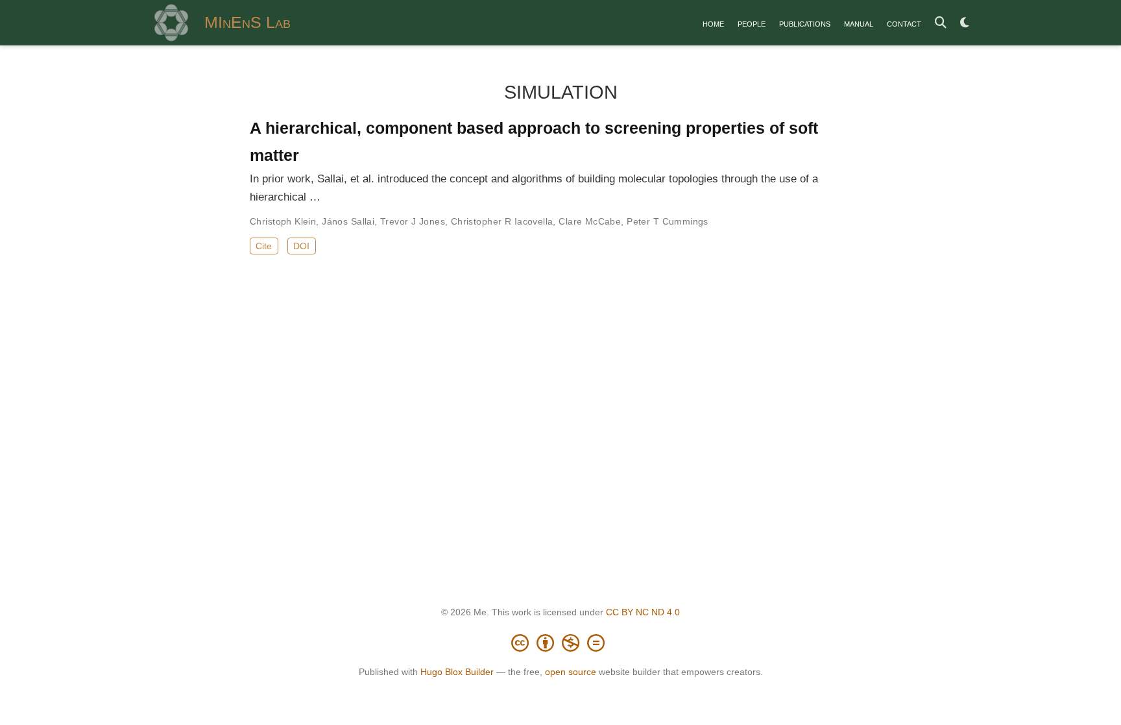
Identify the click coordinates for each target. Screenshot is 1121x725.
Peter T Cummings (667, 221)
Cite (264, 246)
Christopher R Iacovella (502, 221)
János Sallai (348, 221)
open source (570, 672)
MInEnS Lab (247, 22)
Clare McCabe (590, 221)
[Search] (940, 23)
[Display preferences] (964, 23)
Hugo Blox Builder (457, 672)
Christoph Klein (283, 221)
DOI (301, 246)
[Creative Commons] (560, 642)
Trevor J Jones (412, 221)
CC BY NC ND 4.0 (643, 612)
